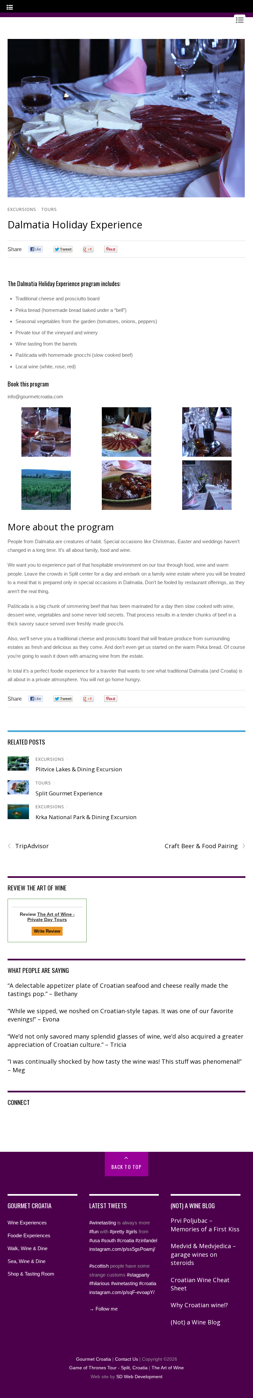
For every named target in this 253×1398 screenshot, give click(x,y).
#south (108, 1240)
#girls (131, 1231)
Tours (49, 209)
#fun (93, 1231)
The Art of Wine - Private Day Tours (51, 917)
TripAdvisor (28, 846)
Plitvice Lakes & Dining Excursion (79, 769)
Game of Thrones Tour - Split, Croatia (108, 1367)
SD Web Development (139, 1376)
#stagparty (138, 1275)
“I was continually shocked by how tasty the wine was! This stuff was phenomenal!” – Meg (124, 1065)
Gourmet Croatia (93, 1359)
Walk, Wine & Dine (27, 1248)
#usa (94, 1240)
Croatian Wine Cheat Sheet (200, 1284)
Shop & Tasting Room (31, 1274)
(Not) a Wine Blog (195, 1322)
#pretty (117, 1231)
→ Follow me (103, 1309)
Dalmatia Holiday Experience (75, 224)
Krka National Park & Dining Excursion (86, 817)
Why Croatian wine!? (199, 1305)
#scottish (99, 1266)
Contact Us (126, 1359)
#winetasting (102, 1222)
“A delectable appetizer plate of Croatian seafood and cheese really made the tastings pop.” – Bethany (118, 990)
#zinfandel (146, 1240)
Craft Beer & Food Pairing (205, 846)
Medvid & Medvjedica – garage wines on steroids (203, 1254)
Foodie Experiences (29, 1235)
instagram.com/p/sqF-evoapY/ (122, 1292)
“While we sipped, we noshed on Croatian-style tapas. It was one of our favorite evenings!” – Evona (120, 1015)
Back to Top (126, 1166)
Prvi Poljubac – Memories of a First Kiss (205, 1224)
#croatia (125, 1240)
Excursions (22, 209)
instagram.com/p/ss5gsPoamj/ (122, 1249)
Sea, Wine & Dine (26, 1261)
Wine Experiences (27, 1222)
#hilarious (99, 1283)
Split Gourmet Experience (69, 793)
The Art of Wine (168, 1367)
